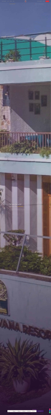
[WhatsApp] (49, 412)
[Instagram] (49, 409)
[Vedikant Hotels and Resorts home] (25, 1)
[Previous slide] (1, 207)
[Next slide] (49, 207)
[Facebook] (49, 410)
